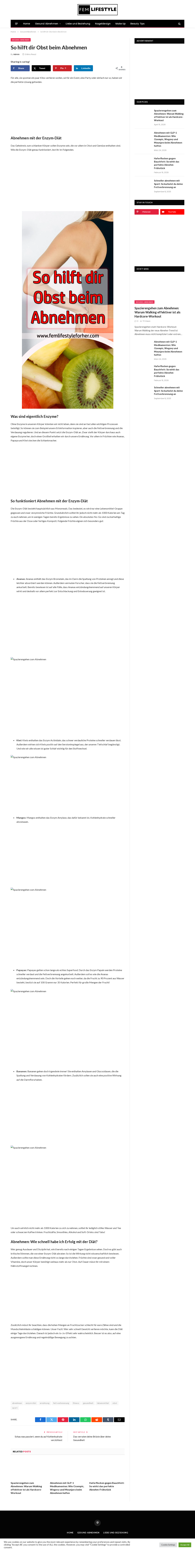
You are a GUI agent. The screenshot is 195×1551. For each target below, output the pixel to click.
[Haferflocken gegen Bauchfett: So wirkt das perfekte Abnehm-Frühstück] (107, 1469)
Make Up (120, 23)
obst (115, 1403)
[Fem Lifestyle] (97, 10)
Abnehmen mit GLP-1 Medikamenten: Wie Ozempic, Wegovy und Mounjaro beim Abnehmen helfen (67, 1487)
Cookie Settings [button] (168, 1545)
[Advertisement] (68, 109)
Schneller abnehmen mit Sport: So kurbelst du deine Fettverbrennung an (168, 183)
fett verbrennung (61, 1403)
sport (14, 1408)
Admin (16, 54)
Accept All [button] (184, 1545)
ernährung (45, 1403)
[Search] (179, 23)
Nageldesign (103, 23)
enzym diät (31, 1403)
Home (26, 23)
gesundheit (88, 1403)
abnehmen (17, 1403)
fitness (76, 1403)
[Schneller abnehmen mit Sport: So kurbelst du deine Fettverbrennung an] (143, 184)
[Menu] (16, 23)
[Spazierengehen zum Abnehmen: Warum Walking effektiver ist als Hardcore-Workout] (28, 1469)
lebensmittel (103, 1403)
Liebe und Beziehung (78, 23)
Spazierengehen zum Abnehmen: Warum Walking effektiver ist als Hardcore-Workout (26, 1487)
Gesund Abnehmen (46, 23)
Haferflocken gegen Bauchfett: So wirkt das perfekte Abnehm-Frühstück (106, 1486)
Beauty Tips (137, 23)
